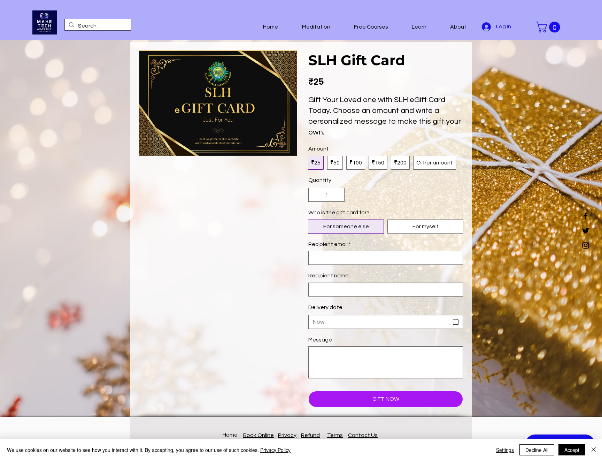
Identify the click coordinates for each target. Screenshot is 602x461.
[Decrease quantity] (314, 194)
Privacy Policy (275, 449)
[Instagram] (585, 245)
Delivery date (325, 307)
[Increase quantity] (339, 194)
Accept (571, 449)
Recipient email (329, 244)
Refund (310, 435)
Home (231, 435)
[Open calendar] (456, 322)
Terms (335, 435)
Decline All (536, 449)
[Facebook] (585, 216)
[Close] (593, 449)
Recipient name (328, 275)
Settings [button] (505, 449)
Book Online (258, 435)
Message (320, 340)
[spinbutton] (326, 194)
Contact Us (363, 435)
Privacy (287, 435)
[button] (309, 27)
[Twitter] (585, 230)
